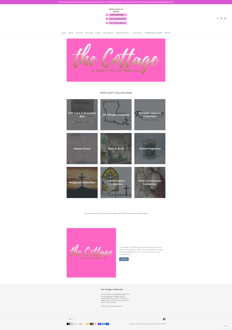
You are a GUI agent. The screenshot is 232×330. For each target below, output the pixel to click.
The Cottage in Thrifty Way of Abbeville (144, 323)
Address (124, 259)
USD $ (70, 319)
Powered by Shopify (160, 323)
